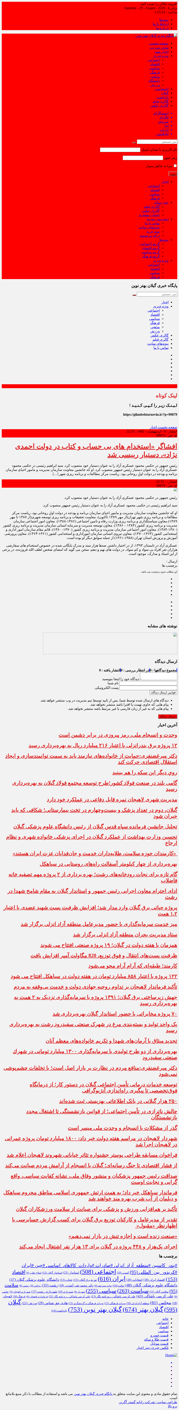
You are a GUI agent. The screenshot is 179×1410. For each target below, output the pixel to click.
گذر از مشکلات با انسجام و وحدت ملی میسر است (122, 1128)
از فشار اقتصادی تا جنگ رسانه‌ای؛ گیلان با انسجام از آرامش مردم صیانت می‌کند (91, 1165)
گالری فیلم (161, 101)
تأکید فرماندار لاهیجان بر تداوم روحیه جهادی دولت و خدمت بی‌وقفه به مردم (95, 987)
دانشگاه (154, 80)
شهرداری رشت (44, 1291)
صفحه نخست (159, 43)
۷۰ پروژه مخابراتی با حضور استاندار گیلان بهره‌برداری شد (115, 1014)
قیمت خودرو (159, 1335)
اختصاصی (161, 89)
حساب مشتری (149, 215)
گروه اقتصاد (151, 248)
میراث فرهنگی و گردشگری (86, 1303)
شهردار (79, 1292)
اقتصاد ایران (154, 1279)
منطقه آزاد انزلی (137, 1303)
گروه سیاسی (150, 252)
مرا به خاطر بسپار (159, 166)
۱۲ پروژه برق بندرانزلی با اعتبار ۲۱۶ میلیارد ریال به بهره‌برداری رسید (103, 745)
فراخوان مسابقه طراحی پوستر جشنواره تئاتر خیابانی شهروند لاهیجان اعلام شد (92, 1155)
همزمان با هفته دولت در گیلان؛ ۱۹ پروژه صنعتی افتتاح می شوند (108, 945)
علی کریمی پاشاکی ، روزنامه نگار (113, 1296)
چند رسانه (161, 202)
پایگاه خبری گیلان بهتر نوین (93, 1394)
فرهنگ (155, 72)
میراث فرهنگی (115, 1303)
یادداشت (162, 97)
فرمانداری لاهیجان (37, 1296)
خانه (165, 1319)
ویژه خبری (161, 56)
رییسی (24, 1286)
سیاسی (154, 68)
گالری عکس (159, 105)
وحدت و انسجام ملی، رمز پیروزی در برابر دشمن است (118, 735)
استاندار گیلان (52, 1272)
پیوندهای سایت (149, 227)
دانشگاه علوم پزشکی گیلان (34, 1280)
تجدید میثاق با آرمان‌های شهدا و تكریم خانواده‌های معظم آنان (111, 1041)
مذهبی (155, 76)
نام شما (113, 683)
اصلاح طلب (33, 1272)
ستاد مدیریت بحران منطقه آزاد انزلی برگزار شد (125, 934)
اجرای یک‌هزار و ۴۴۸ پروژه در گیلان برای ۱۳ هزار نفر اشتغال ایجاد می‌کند (98, 1246)
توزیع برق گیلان (85, 1279)
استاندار (71, 1272)
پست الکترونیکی (107, 688)
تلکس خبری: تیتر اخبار (153, 1348)
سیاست (133, 1291)
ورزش (155, 85)
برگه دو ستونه (150, 235)
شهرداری (65, 1291)
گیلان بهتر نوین (95, 1309)
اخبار (165, 182)
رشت (50, 1285)
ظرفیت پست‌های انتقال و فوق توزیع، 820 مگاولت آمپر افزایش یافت (104, 955)
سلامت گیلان (159, 1291)
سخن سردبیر (159, 47)
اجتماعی (154, 60)
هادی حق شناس (53, 1303)
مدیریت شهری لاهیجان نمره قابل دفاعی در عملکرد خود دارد (112, 799)
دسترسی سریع (158, 219)
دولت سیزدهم (103, 1286)
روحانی (35, 1286)
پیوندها (164, 20)
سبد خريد (153, 231)
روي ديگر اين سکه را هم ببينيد (144, 772)
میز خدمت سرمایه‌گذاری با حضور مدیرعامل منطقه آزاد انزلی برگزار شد (99, 924)
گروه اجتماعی (149, 244)
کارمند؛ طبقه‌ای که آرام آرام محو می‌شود (132, 966)
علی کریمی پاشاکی (154, 1296)
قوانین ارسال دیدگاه (163, 692)
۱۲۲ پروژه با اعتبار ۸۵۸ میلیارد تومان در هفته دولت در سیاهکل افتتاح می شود (94, 976)
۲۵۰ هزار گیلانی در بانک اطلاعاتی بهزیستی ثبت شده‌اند (118, 1101)
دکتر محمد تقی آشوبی (76, 1285)
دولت (118, 1285)
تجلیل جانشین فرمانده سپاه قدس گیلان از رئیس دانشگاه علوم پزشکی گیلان (95, 826)
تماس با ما (152, 223)
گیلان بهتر (143, 1309)
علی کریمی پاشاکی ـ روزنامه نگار (69, 1296)
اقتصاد (155, 64)
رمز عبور (170, 158)
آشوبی (123, 1272)
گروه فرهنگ (151, 256)
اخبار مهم (162, 51)
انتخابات (134, 1279)
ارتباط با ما (161, 24)
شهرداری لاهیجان (20, 1291)
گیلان (165, 93)
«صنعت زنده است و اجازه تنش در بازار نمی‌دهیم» (123, 1236)
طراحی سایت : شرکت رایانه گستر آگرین (148, 1402)
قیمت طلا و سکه (156, 1339)
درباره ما (162, 28)
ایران (112, 1278)
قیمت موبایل (159, 1343)
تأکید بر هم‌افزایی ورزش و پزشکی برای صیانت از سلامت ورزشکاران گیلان (96, 1209)
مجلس (160, 1302)
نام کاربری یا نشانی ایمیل (159, 149)
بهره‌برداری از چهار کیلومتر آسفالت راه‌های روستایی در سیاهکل (108, 864)
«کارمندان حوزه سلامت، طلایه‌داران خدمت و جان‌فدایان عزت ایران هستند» (95, 853)
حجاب (66, 1279)
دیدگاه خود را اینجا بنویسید (120, 679)
